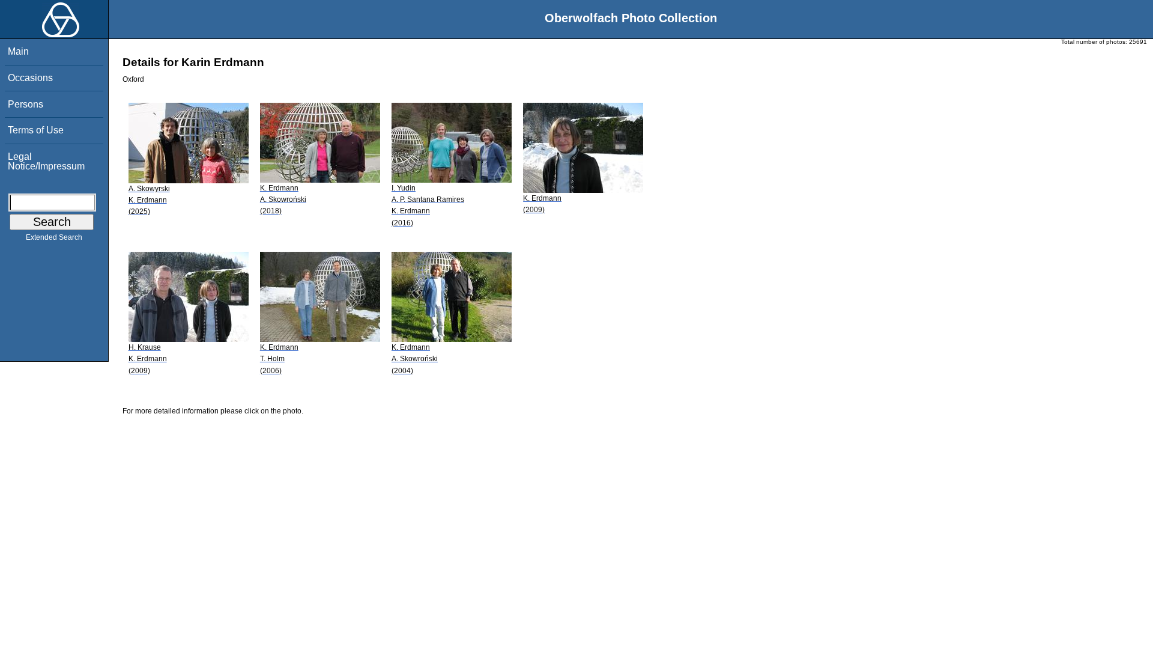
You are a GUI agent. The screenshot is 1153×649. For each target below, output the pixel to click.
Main (18, 51)
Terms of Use (36, 130)
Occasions (30, 78)
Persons (25, 104)
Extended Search (54, 237)
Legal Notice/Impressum (46, 161)
